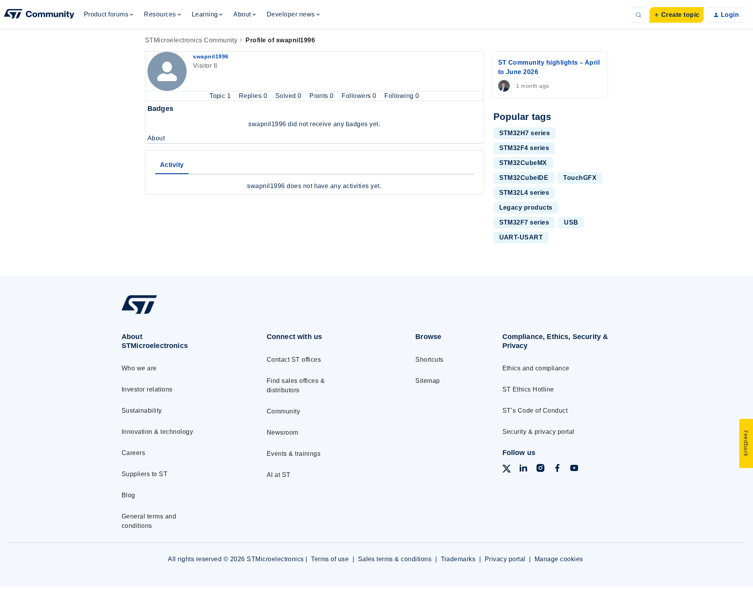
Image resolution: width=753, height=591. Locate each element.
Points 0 (322, 95)
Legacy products (526, 207)
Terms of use (330, 559)
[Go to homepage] (179, 313)
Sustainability (142, 410)
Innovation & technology (157, 431)
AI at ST (279, 474)
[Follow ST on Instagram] (540, 469)
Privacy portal (505, 559)
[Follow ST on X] (506, 470)
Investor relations (147, 389)
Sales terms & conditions (395, 559)
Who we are (139, 368)
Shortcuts (429, 359)
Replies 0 (254, 95)
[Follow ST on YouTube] (574, 469)
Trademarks (458, 559)
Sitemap (427, 380)
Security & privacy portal (538, 431)
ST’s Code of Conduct (535, 410)
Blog (128, 495)
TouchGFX (580, 177)
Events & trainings (294, 453)
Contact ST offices (294, 359)
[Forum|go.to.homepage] (39, 15)
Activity (172, 164)
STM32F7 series (524, 222)
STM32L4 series (524, 192)
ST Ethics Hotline (528, 389)
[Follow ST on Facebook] (557, 469)
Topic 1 (221, 95)
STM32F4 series (524, 148)
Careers (133, 453)
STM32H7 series (524, 133)
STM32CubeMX (523, 163)
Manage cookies (559, 559)
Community (283, 411)
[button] (676, 15)
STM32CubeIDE (524, 177)
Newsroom (282, 432)
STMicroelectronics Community (191, 40)
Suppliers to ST (144, 474)
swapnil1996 (211, 56)
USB (571, 222)
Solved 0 (289, 95)
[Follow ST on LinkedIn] (523, 469)
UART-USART (521, 237)
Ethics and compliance (535, 368)
